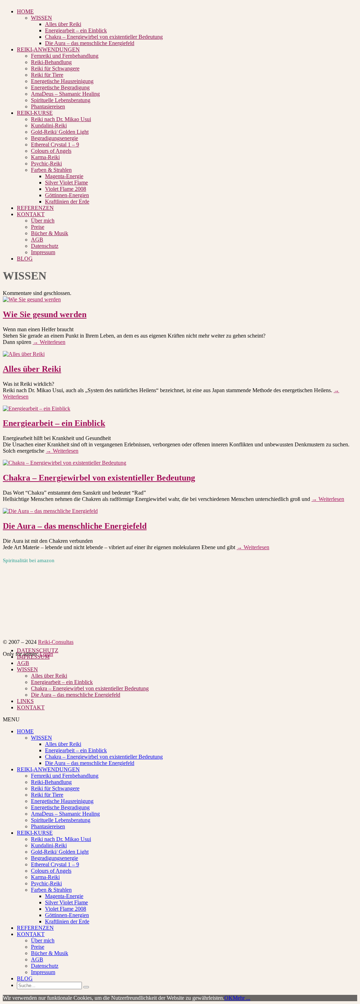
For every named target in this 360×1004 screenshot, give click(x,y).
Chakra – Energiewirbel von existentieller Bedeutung (104, 37)
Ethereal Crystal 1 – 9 (55, 145)
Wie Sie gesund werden (44, 314)
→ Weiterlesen (49, 342)
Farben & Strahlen (51, 170)
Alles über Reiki (63, 24)
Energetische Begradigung (60, 87)
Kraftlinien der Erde (67, 202)
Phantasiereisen (48, 106)
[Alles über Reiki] (24, 354)
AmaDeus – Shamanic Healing (65, 94)
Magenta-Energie (64, 176)
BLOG (25, 259)
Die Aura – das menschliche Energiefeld (89, 43)
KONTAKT (31, 214)
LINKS (25, 701)
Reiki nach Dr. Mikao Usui (61, 119)
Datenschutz (44, 246)
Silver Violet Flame (66, 183)
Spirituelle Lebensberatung (60, 100)
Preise (37, 227)
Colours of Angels (51, 151)
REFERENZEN (35, 208)
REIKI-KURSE (35, 113)
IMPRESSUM (33, 657)
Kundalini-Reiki (49, 125)
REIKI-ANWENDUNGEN (48, 49)
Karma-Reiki (45, 157)
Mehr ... (241, 998)
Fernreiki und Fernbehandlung (64, 56)
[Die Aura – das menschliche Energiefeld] (50, 511)
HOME (25, 11)
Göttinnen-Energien (67, 195)
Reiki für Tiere (47, 75)
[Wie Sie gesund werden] (32, 299)
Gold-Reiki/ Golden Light (60, 132)
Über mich (42, 221)
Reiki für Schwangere (55, 68)
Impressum (43, 252)
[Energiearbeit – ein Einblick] (36, 409)
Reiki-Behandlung (51, 62)
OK (228, 998)
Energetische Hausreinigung (62, 81)
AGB (37, 240)
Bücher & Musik (49, 233)
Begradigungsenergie (54, 138)
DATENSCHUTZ (37, 650)
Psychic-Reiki (46, 164)
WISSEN (41, 18)
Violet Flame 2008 (65, 189)
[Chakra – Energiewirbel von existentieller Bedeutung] (64, 463)
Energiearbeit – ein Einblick (76, 30)
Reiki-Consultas (55, 642)
